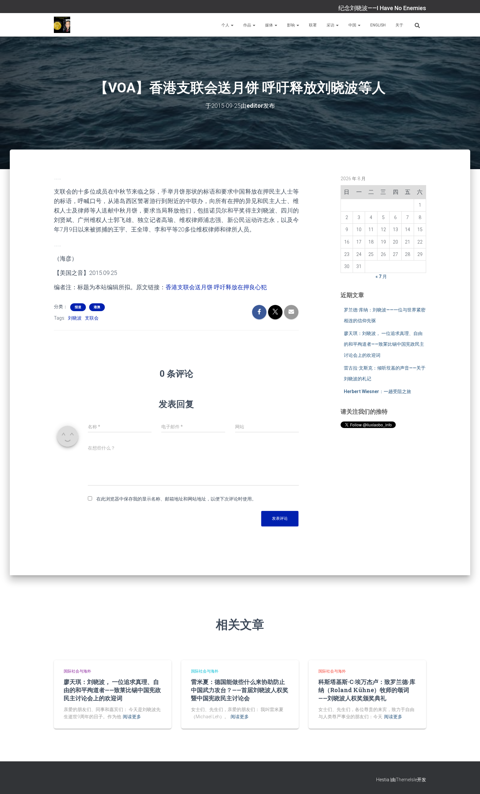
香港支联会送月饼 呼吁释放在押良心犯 (216, 287)
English (378, 25)
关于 (399, 25)
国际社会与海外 (77, 671)
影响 (291, 25)
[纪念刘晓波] (62, 25)
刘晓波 (75, 318)
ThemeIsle (406, 779)
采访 (331, 25)
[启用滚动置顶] (467, 781)
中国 (352, 25)
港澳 (97, 307)
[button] (231, 25)
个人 (225, 25)
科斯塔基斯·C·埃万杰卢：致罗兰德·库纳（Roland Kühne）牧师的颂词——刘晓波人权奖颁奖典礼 (366, 690)
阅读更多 (132, 716)
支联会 (92, 318)
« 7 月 (381, 276)
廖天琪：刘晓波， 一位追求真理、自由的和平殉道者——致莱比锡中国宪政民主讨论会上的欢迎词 (384, 344)
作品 (247, 25)
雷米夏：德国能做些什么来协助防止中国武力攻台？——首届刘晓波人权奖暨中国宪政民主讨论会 (239, 690)
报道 (78, 307)
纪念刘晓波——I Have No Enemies (382, 8)
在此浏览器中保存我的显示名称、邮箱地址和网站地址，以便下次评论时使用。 (176, 498)
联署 (313, 25)
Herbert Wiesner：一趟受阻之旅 (377, 391)
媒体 (269, 25)
